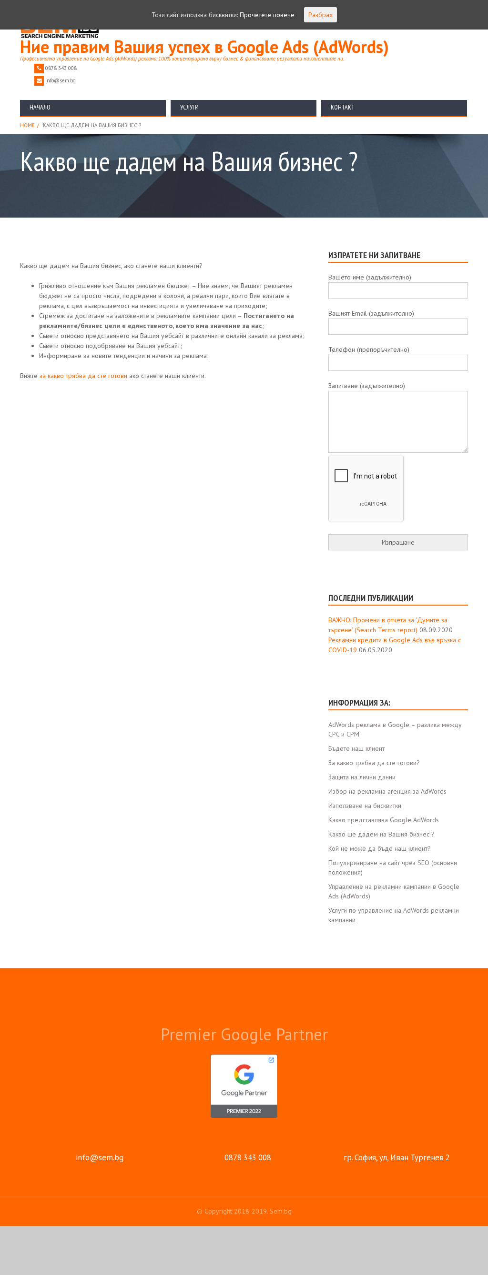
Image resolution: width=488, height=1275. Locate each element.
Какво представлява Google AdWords (383, 820)
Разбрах (320, 14)
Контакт (343, 107)
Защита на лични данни (362, 777)
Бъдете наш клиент (356, 748)
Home (27, 125)
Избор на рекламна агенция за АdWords (387, 791)
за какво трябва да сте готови (84, 375)
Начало (40, 107)
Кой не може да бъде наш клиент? (379, 848)
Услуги (189, 107)
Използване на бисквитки (364, 805)
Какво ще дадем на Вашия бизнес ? (381, 834)
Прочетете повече (267, 14)
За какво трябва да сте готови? (374, 762)
